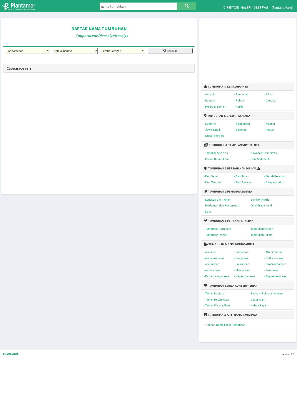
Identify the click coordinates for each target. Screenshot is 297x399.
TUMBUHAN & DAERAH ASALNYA (228, 116)
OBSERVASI (261, 7)
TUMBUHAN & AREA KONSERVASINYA (232, 285)
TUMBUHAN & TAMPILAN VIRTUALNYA (233, 145)
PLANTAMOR (11, 354)
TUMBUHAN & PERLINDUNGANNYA (231, 244)
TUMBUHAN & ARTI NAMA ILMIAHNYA (232, 315)
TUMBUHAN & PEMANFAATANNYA (229, 191)
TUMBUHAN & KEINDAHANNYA (227, 86)
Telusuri (171, 51)
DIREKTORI (231, 7)
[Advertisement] (247, 48)
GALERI (246, 7)
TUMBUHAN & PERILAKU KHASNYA (230, 221)
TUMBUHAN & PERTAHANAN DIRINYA (232, 168)
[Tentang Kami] (283, 7)
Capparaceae (17, 68)
